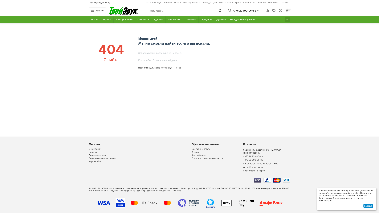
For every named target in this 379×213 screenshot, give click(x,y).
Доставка (218, 2)
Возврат (262, 2)
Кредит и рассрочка (245, 2)
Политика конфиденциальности (207, 158)
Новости (168, 2)
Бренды (207, 2)
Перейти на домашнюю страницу (155, 67)
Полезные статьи (97, 155)
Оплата (229, 2)
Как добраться (199, 155)
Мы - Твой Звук (153, 2)
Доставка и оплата (201, 149)
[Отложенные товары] (274, 10)
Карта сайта (95, 161)
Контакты (273, 2)
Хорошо (368, 206)
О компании (95, 149)
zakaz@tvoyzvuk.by (100, 2)
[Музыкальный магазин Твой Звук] (123, 10)
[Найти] (220, 10)
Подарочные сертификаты (187, 2)
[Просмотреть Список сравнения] (267, 10)
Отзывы (284, 2)
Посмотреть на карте (254, 170)
